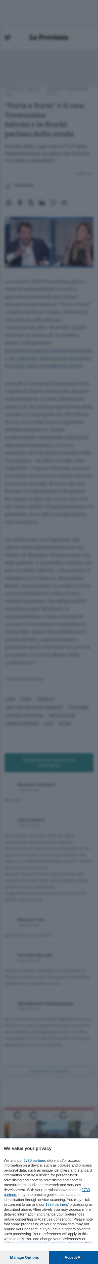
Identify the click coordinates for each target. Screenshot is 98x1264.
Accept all (73, 1257)
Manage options (24, 1257)
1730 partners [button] (35, 1160)
